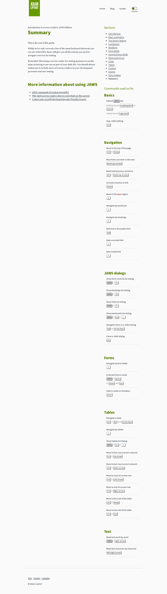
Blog (112, 8)
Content (112, 68)
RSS (30, 578)
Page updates (114, 75)
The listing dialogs (117, 40)
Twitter (36, 578)
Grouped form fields (118, 54)
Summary (113, 78)
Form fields (113, 51)
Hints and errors (116, 57)
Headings (112, 47)
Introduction (114, 33)
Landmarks (113, 44)
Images (111, 71)
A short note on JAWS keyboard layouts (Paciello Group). (59, 99)
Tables (111, 64)
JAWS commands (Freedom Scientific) (50, 92)
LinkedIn (46, 578)
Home (102, 8)
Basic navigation (116, 37)
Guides (122, 8)
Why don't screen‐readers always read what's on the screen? (61, 95)
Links (111, 61)
